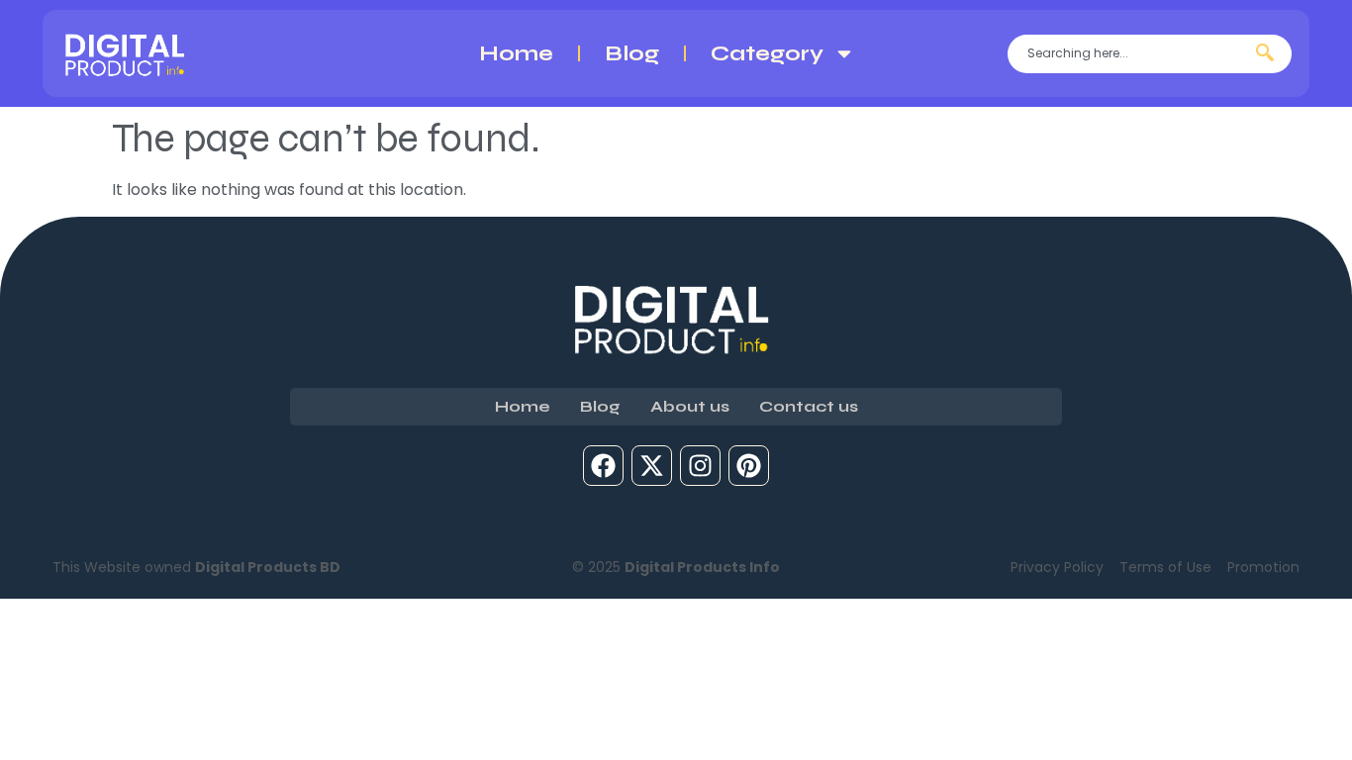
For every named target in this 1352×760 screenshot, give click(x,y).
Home (516, 53)
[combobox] (1128, 54)
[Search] (1270, 54)
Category (767, 53)
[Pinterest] (748, 465)
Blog (632, 53)
